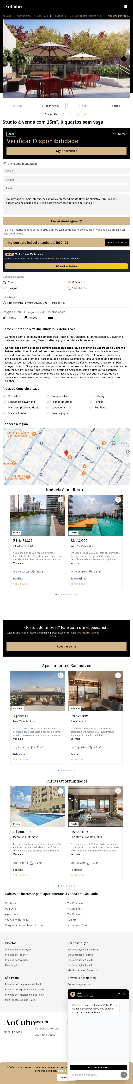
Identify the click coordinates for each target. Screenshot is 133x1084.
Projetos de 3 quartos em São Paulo (24, 994)
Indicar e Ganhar (117, 242)
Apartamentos (24, 15)
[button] (56, 594)
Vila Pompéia (75, 903)
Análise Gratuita (68, 266)
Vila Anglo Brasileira (17, 919)
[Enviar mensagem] (124, 1075)
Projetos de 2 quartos (16, 960)
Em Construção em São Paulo (83, 949)
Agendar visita (66, 151)
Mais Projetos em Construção (83, 970)
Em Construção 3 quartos (81, 965)
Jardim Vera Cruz (77, 925)
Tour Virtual (52, 106)
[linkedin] (77, 114)
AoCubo (7, 15)
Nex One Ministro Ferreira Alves (86, 15)
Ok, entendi (66, 1077)
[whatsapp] (62, 114)
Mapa (117, 106)
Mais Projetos (12, 965)
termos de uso (68, 229)
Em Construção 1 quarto (80, 954)
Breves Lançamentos (79, 984)
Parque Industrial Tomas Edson (24, 925)
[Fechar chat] (124, 994)
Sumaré (72, 919)
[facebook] (70, 114)
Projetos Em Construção (18, 949)
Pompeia (10, 908)
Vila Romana (74, 908)
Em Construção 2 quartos (81, 960)
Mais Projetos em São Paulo (20, 999)
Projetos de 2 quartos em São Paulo (24, 989)
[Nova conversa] (119, 994)
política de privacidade (93, 229)
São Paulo (42, 15)
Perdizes (58, 15)
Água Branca (12, 914)
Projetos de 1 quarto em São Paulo (23, 984)
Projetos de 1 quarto (16, 954)
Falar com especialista (98, 1067)
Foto (19, 106)
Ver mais (18, 563)
